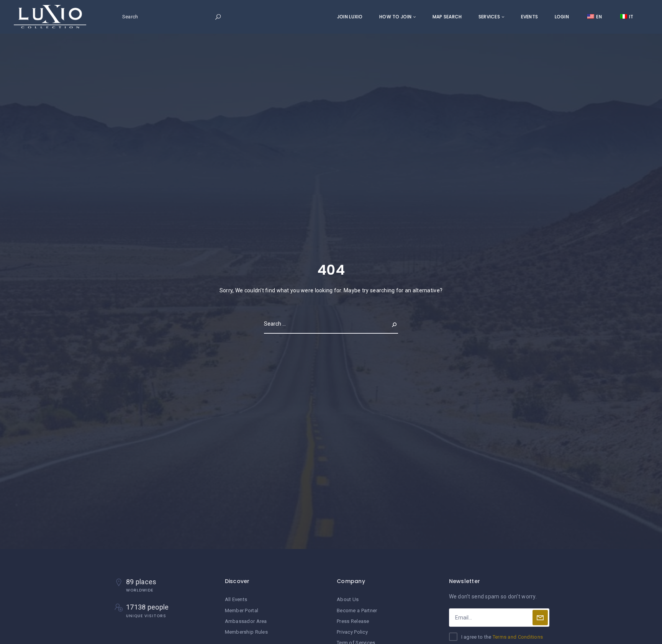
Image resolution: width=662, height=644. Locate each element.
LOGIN (562, 16)
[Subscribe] (540, 617)
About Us (348, 599)
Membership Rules (246, 632)
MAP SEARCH (447, 16)
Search (388, 324)
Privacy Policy (352, 632)
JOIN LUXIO (350, 16)
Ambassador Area (246, 621)
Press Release (353, 621)
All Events (236, 599)
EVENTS (529, 16)
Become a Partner (357, 610)
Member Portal (242, 610)
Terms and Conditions (518, 637)
